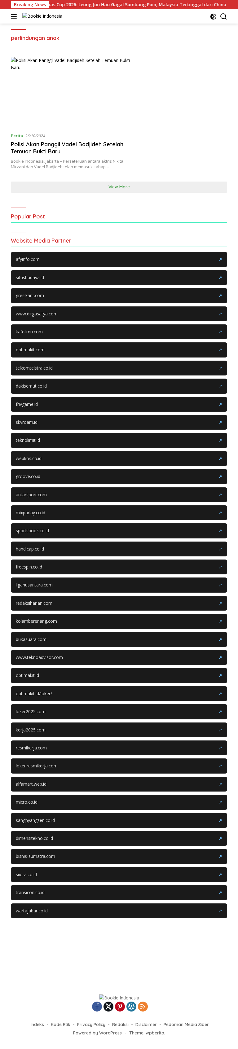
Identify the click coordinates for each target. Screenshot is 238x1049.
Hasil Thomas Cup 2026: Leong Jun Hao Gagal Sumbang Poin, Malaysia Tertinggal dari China (113, 4)
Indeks (37, 1024)
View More (119, 187)
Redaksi (120, 1024)
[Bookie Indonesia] (41, 16)
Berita (17, 135)
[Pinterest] (120, 1007)
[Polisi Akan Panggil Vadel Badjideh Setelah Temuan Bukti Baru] (73, 92)
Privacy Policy (91, 1024)
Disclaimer (146, 1024)
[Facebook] (97, 1007)
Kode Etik (60, 1024)
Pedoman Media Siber (186, 1024)
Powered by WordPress (97, 1033)
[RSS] (143, 1007)
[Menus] (15, 16)
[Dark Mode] (213, 16)
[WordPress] (131, 1007)
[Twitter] (108, 1007)
